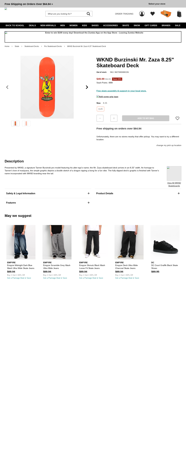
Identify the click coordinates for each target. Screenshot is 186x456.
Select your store (157, 4)
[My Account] (142, 12)
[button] (75, 3)
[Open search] (88, 14)
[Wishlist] (152, 14)
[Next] (87, 87)
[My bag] (179, 14)
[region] (47, 92)
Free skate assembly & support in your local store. (121, 91)
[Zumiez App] (93, 37)
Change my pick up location (168, 145)
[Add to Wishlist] (177, 118)
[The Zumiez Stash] (166, 13)
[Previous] (7, 87)
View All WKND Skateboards (174, 184)
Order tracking (124, 14)
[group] (75, 3)
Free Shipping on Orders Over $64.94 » (29, 4)
